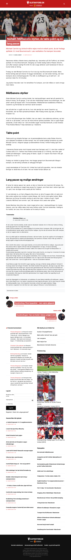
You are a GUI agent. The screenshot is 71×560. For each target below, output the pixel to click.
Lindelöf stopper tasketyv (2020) (47, 426)
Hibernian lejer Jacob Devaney (14, 457)
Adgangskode (9, 399)
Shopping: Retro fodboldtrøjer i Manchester (49, 493)
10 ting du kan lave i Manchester (46, 502)
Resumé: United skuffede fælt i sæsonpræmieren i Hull (21, 347)
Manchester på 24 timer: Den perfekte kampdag (50, 498)
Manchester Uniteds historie (46, 345)
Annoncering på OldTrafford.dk (34, 545)
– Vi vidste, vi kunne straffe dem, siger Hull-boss (19, 485)
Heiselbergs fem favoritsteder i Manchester (49, 529)
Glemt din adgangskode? (21, 412)
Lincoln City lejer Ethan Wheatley (15, 429)
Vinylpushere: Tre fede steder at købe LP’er (48, 476)
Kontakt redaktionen (17, 545)
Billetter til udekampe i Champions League (48, 507)
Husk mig (10, 403)
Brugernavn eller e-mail (10, 395)
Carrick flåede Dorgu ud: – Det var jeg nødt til (18, 463)
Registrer (9, 412)
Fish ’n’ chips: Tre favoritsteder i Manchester (49, 488)
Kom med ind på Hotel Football (45, 524)
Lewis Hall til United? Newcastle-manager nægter (19, 450)
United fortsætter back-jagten (14, 435)
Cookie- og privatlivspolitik (52, 545)
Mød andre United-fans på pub (47, 335)
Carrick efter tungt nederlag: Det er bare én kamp (19, 492)
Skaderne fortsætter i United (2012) (48, 406)
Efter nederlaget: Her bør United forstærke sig (18, 470)
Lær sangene (41, 338)
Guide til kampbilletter (44, 331)
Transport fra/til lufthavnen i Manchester (48, 512)
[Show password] (32, 400)
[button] (7, 4)
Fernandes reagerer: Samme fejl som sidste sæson (19, 507)
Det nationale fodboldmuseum (45, 452)
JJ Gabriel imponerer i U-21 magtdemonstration (19, 422)
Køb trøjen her (42, 341)
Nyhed (8, 33)
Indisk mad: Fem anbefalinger (45, 471)
